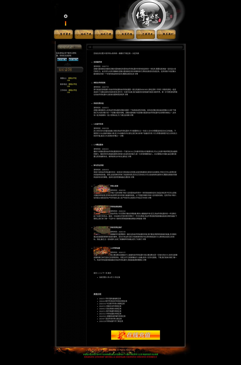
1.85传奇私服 (115, 248)
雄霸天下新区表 (125, 53)
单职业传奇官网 (99, 83)
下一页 (104, 273)
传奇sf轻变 (114, 186)
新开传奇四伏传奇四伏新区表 (116, 301)
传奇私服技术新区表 (113, 314)
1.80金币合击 (98, 124)
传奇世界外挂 (99, 103)
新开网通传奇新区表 (113, 311)
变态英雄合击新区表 (113, 309)
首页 (95, 273)
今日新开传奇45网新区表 (115, 304)
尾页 (109, 273)
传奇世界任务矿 (116, 227)
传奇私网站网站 (116, 207)
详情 (136, 74)
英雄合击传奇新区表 (113, 306)
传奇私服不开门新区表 (114, 321)
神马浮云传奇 (99, 165)
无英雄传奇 (98, 62)
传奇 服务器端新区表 (113, 299)
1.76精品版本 (98, 145)
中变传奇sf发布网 (110, 53)
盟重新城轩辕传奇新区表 (116, 316)
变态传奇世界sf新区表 (113, 319)
